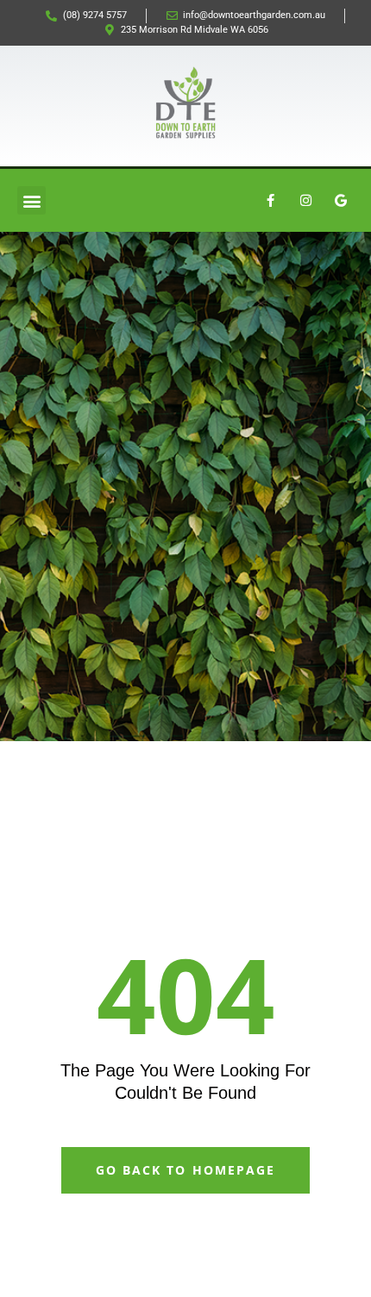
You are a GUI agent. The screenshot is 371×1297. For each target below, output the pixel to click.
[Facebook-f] (270, 201)
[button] (31, 200)
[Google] (341, 201)
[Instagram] (305, 201)
